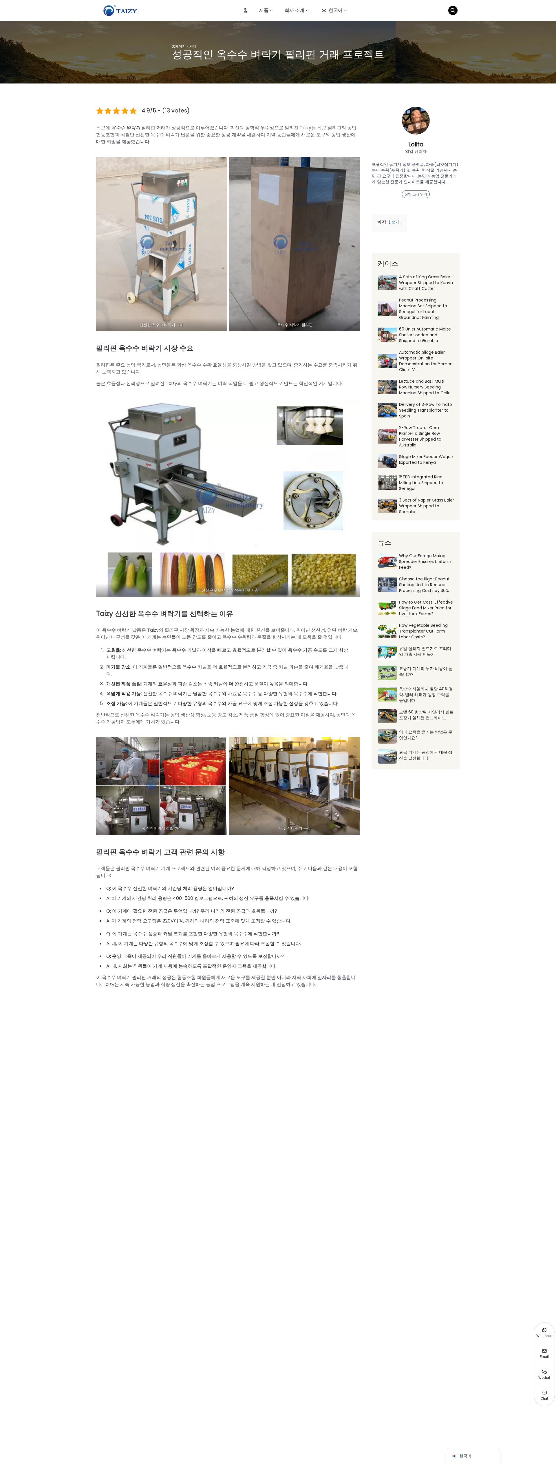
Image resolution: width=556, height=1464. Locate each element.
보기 (395, 221)
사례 (192, 46)
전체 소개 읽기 (416, 194)
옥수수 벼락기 (126, 127)
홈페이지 (179, 46)
